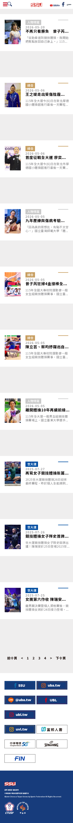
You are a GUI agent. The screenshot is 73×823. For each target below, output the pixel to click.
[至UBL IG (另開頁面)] (19, 714)
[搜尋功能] (9, 4)
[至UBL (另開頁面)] (51, 700)
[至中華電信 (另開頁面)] (19, 744)
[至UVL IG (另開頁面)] (19, 729)
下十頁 (61, 658)
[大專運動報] (69, 4)
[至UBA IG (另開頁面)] (51, 685)
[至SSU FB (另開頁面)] (19, 685)
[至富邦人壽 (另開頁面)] (51, 729)
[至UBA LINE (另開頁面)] (19, 700)
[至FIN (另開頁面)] (19, 758)
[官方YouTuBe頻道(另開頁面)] (55, 5)
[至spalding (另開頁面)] (51, 744)
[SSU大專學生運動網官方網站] (36, 4)
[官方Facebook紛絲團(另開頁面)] (63, 4)
